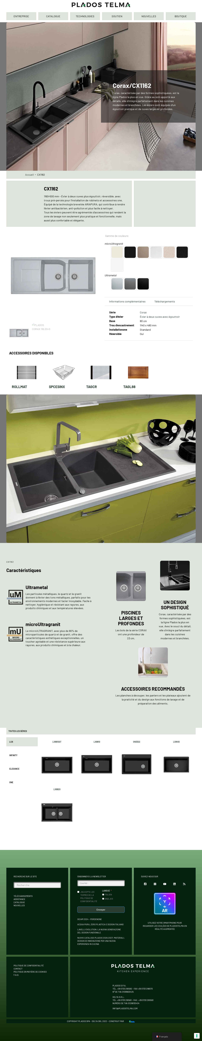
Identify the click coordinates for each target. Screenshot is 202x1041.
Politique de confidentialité (29, 965)
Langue (106, 890)
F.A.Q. (16, 975)
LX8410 (176, 742)
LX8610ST (56, 742)
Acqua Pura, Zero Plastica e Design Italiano (100, 924)
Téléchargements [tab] (164, 301)
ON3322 (136, 742)
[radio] (117, 252)
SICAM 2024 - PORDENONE (89, 919)
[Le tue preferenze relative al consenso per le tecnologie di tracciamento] (197, 1036)
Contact (18, 968)
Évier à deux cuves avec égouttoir (160, 316)
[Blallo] (132, 1021)
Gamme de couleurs (116, 235)
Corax (143, 312)
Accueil (29, 174)
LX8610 (97, 742)
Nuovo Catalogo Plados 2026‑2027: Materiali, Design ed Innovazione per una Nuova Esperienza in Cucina (101, 940)
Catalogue (19, 902)
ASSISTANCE (19, 899)
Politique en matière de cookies (30, 971)
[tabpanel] (117, 784)
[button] (93, 235)
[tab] (22, 741)
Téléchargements (23, 896)
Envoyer (101, 909)
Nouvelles (19, 905)
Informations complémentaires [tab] (127, 301)
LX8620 (57, 789)
